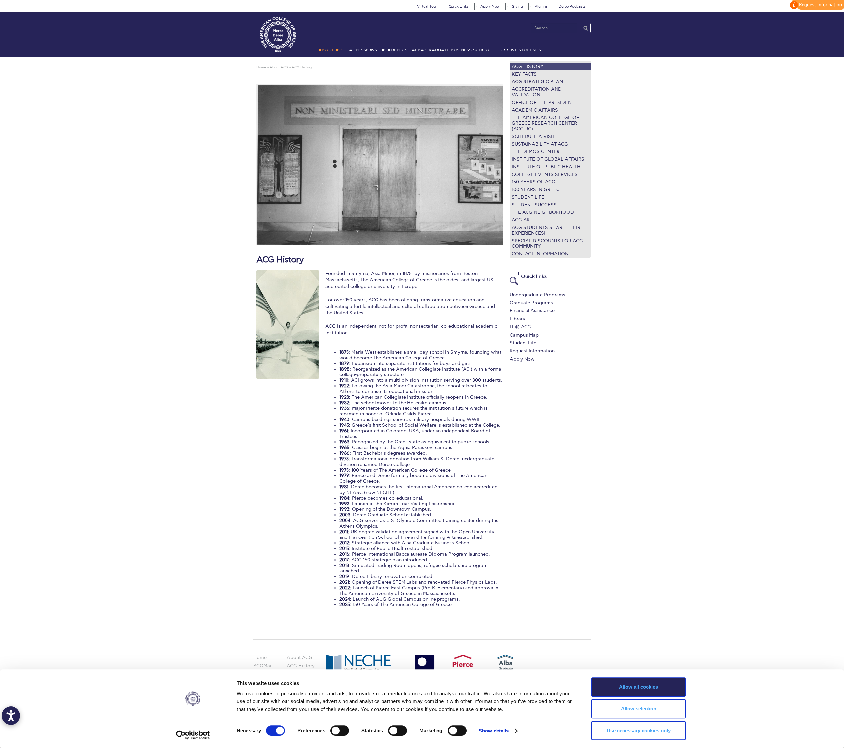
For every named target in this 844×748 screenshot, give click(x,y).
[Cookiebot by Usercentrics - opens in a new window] (193, 735)
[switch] (339, 730)
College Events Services (545, 174)
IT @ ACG (520, 327)
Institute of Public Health (546, 167)
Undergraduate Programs (537, 295)
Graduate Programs (531, 303)
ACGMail (262, 665)
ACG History (527, 66)
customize (816, 5)
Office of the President (543, 102)
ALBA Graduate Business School (452, 50)
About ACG (331, 50)
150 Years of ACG (533, 182)
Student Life (528, 197)
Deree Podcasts (572, 6)
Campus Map (524, 335)
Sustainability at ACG (540, 144)
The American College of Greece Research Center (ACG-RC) (545, 123)
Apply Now (490, 6)
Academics (394, 50)
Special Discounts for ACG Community (547, 243)
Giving (517, 6)
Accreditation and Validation (537, 92)
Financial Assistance (532, 310)
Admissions (363, 50)
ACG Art (522, 220)
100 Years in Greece (537, 189)
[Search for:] (554, 28)
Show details (494, 730)
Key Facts (524, 74)
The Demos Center (535, 151)
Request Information (532, 351)
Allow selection (638, 708)
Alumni (541, 6)
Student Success (534, 205)
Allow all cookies (638, 687)
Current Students (519, 50)
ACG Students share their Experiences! (546, 230)
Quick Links (458, 6)
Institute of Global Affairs (548, 159)
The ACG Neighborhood (543, 212)
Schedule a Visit (533, 136)
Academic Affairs (535, 110)
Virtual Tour (427, 6)
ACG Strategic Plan (537, 81)
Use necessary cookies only (639, 730)
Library (517, 319)
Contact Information (540, 254)
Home (260, 657)
